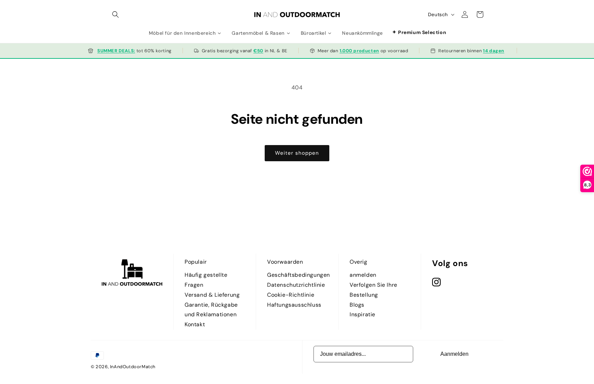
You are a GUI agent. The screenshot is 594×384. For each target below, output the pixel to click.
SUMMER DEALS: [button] (116, 51)
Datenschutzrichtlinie (296, 284)
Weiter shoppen (297, 153)
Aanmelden (454, 354)
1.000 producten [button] (359, 51)
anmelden (363, 274)
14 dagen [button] (493, 51)
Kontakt (195, 324)
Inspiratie (362, 314)
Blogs (357, 304)
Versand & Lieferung (212, 294)
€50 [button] (258, 51)
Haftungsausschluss (294, 304)
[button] (115, 14)
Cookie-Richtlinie (290, 294)
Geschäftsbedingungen (298, 274)
